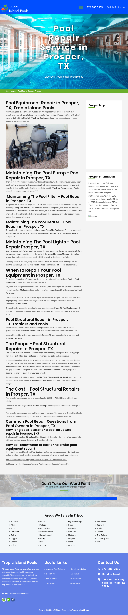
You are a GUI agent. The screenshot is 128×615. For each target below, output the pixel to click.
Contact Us (76, 578)
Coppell (14, 538)
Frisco (42, 542)
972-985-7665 (95, 7)
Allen (13, 525)
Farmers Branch (46, 531)
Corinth (14, 542)
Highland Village (75, 521)
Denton (43, 521)
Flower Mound (46, 535)
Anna (13, 528)
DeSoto (43, 525)
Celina (13, 535)
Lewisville (72, 528)
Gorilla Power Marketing (19, 593)
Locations (75, 583)
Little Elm (72, 531)
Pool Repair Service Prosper (30, 91)
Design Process (52, 574)
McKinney (72, 535)
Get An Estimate (116, 7)
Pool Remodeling (78, 569)
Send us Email (111, 574)
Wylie (99, 542)
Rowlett (100, 528)
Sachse (100, 531)
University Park (103, 538)
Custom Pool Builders (55, 569)
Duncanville (45, 528)
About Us (75, 574)
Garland (43, 545)
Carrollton (15, 531)
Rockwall (100, 525)
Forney (42, 538)
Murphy (71, 538)
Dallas (13, 545)
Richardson (101, 521)
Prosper (13, 91)
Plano (70, 542)
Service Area (51, 578)
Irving (70, 525)
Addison (14, 521)
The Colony (102, 535)
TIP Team (50, 583)
